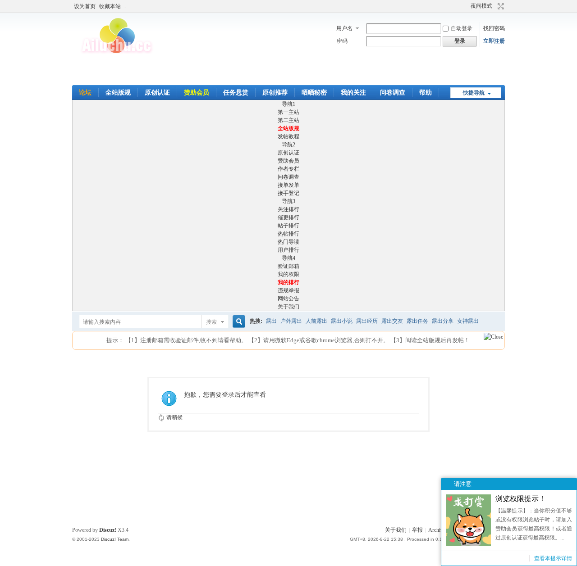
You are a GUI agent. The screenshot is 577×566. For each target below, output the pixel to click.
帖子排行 (288, 225)
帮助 (425, 92)
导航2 (288, 144)
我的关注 (353, 92)
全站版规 (118, 92)
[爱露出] (117, 52)
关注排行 (288, 209)
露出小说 (342, 321)
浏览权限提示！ (520, 499)
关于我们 (288, 306)
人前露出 (316, 321)
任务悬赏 (235, 92)
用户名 (344, 28)
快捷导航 (474, 93)
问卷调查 (392, 92)
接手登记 (288, 193)
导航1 (288, 104)
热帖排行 (288, 234)
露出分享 (442, 321)
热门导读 (288, 242)
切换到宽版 (500, 6)
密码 (342, 41)
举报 (417, 530)
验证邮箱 (288, 266)
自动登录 (461, 28)
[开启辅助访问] (456, 6)
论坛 (85, 92)
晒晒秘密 (314, 92)
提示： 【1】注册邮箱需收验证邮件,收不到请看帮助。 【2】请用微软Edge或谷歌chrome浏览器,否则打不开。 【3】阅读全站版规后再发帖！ (288, 340)
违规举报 (288, 290)
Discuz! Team (114, 539)
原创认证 (157, 92)
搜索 (211, 322)
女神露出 (468, 321)
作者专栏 (288, 169)
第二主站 (288, 120)
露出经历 (367, 321)
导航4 (288, 258)
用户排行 (288, 250)
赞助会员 (196, 92)
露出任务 (417, 321)
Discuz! (107, 530)
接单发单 (288, 185)
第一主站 (288, 112)
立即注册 (494, 41)
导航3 (288, 201)
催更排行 (288, 217)
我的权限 (288, 274)
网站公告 (288, 298)
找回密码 (494, 28)
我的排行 (288, 282)
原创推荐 (275, 92)
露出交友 (392, 321)
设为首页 (85, 6)
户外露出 (291, 321)
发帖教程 (288, 136)
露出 (271, 321)
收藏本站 (110, 6)
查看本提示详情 (553, 558)
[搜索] (237, 322)
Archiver (437, 530)
